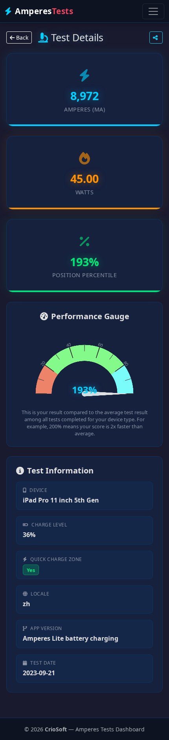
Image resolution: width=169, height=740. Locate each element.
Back (21, 37)
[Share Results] (156, 37)
